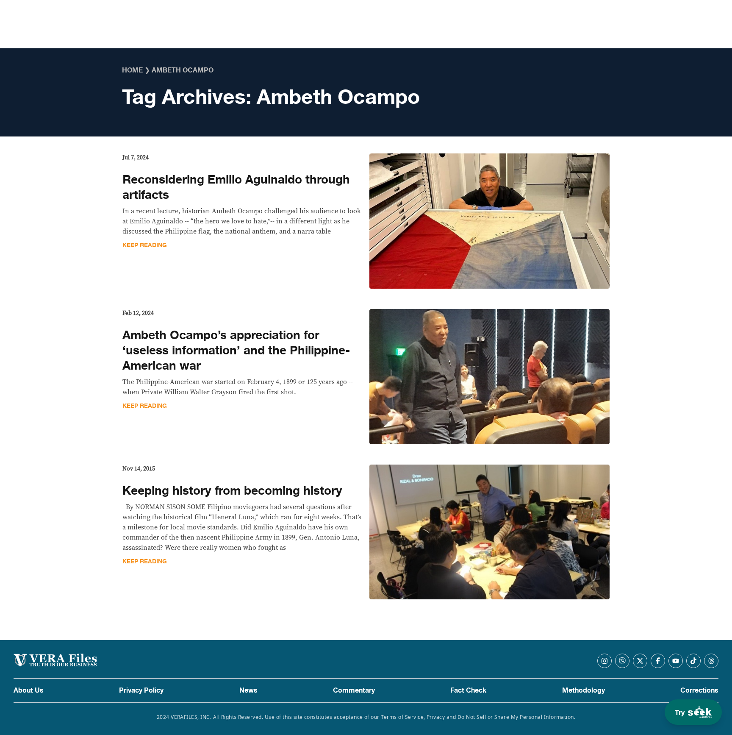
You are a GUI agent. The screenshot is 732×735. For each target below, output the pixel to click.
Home (132, 70)
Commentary (354, 690)
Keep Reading (144, 245)
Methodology (583, 690)
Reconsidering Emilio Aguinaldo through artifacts (236, 187)
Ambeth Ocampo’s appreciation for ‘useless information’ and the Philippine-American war (236, 351)
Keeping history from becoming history (232, 491)
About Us (29, 690)
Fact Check (468, 690)
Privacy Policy (141, 690)
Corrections (699, 690)
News (248, 690)
